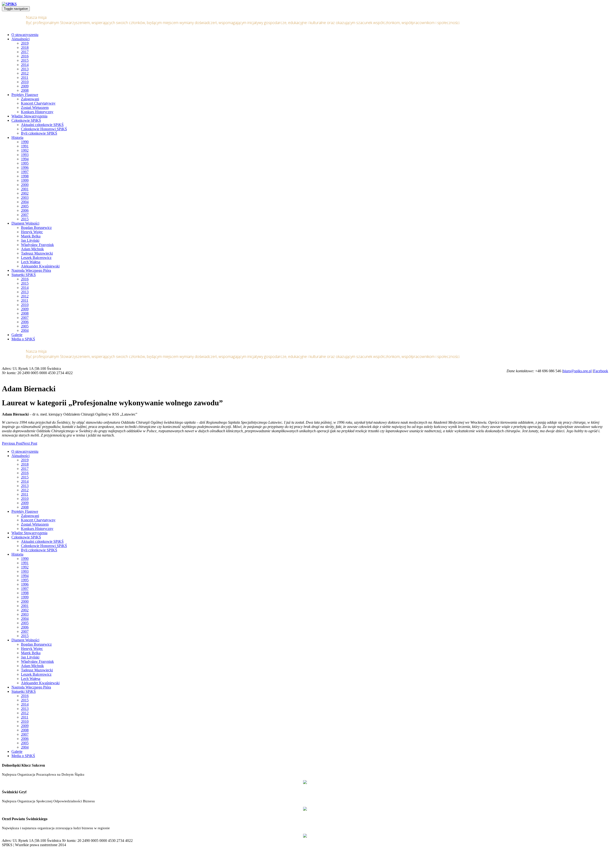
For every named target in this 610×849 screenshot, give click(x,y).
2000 (25, 185)
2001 (25, 189)
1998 (25, 176)
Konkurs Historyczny (37, 112)
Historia (17, 138)
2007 (25, 215)
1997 (25, 172)
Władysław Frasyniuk (37, 245)
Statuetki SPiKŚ (23, 275)
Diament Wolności (25, 223)
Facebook (600, 371)
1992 (25, 150)
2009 (25, 86)
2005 (25, 206)
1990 (25, 142)
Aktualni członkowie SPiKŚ (42, 125)
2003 (25, 198)
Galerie (16, 335)
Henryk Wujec (32, 232)
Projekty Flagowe (24, 95)
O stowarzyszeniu (24, 35)
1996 (25, 168)
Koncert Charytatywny (38, 103)
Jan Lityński (30, 240)
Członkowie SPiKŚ (26, 120)
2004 (25, 202)
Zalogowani (30, 99)
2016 (25, 56)
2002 (25, 193)
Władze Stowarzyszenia (29, 116)
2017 (25, 52)
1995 (25, 163)
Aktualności (20, 39)
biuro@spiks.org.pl (577, 371)
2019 (25, 43)
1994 (25, 159)
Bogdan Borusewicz (36, 228)
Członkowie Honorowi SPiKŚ (44, 129)
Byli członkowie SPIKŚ (39, 133)
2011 (24, 77)
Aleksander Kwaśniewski (40, 266)
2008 (25, 90)
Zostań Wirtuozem (35, 107)
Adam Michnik (32, 249)
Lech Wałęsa (30, 262)
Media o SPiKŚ (23, 339)
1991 (25, 146)
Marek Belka (31, 236)
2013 (25, 69)
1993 (25, 155)
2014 (25, 65)
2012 (25, 73)
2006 (25, 210)
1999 (25, 180)
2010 (25, 82)
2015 (25, 60)
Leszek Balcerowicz (36, 258)
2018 (25, 47)
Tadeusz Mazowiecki (37, 253)
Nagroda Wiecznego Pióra (31, 270)
